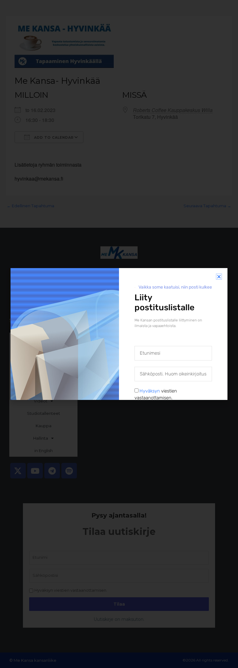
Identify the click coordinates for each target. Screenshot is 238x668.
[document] (119, 334)
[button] (219, 276)
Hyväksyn (149, 391)
